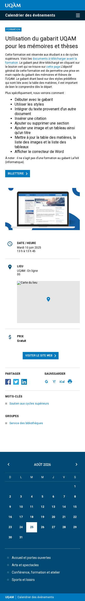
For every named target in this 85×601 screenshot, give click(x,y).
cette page (53, 66)
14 (64, 506)
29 (74, 527)
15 (74, 506)
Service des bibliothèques (26, 423)
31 (21, 537)
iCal (62, 381)
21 (64, 517)
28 (64, 527)
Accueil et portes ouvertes (31, 558)
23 (10, 527)
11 (31, 506)
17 (21, 517)
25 (31, 527)
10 (21, 506)
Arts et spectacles (25, 565)
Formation (13, 29)
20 (53, 517)
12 (42, 506)
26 (42, 527)
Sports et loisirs (23, 580)
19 (42, 517)
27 (53, 527)
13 (53, 506)
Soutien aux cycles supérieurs (29, 403)
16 (10, 517)
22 (74, 517)
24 (21, 527)
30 (10, 537)
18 (31, 517)
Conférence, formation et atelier (36, 572)
